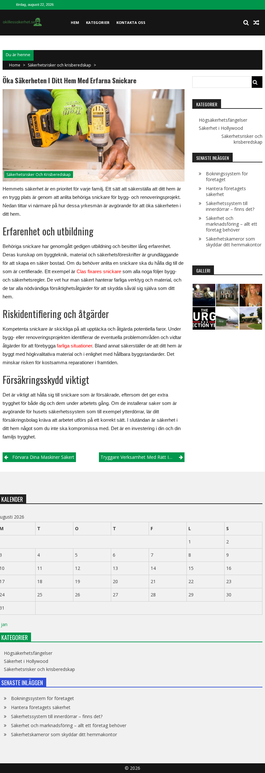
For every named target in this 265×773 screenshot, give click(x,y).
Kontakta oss (130, 22)
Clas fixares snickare (99, 271)
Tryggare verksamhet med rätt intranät (142, 457)
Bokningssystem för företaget (227, 176)
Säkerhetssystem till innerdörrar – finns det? (230, 206)
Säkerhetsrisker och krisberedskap (59, 65)
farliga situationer (74, 345)
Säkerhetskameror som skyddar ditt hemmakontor (233, 242)
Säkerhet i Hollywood (221, 128)
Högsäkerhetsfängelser (223, 120)
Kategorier (98, 22)
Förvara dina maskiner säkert (43, 457)
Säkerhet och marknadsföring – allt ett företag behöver (231, 224)
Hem (75, 22)
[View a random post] (256, 22)
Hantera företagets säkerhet (226, 191)
